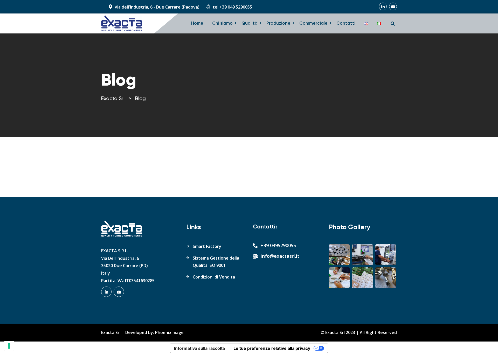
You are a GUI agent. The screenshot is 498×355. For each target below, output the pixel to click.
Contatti (345, 23)
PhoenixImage (169, 332)
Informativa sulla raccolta (199, 348)
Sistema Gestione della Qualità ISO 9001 (216, 261)
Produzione (278, 23)
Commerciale (313, 23)
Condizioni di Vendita (214, 277)
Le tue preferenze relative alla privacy (271, 348)
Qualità (249, 23)
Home (197, 23)
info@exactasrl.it (280, 256)
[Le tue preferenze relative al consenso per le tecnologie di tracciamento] (9, 346)
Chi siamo (222, 23)
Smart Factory (207, 246)
